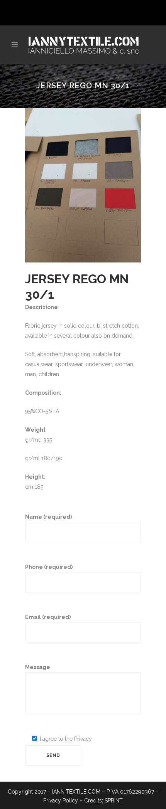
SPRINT (114, 800)
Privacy (83, 739)
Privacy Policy (60, 800)
